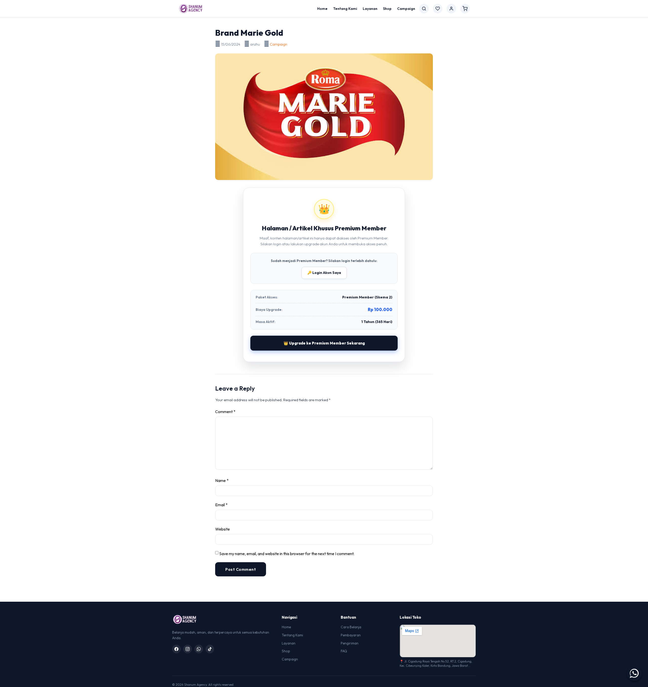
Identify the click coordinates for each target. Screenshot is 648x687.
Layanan (370, 8)
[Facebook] (176, 649)
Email (221, 504)
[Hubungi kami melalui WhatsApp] (634, 673)
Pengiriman (349, 643)
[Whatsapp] (198, 649)
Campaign (406, 8)
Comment (225, 411)
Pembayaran (351, 635)
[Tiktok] (210, 649)
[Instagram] (187, 649)
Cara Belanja (351, 627)
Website (222, 529)
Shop (387, 8)
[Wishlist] (437, 8)
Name (222, 480)
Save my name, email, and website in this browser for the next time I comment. (286, 553)
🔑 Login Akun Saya (324, 272)
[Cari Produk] (424, 8)
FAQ (344, 651)
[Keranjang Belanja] (465, 8)
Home (322, 8)
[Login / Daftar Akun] (451, 8)
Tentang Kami (345, 8)
